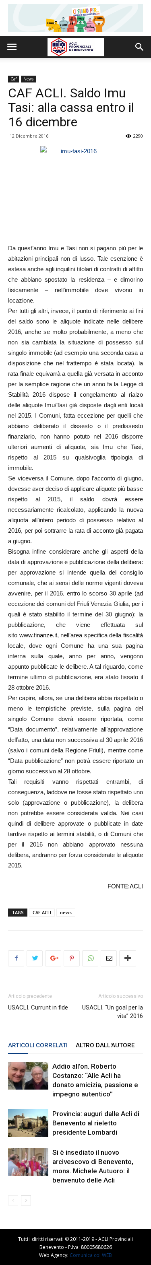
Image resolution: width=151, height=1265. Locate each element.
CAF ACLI (42, 912)
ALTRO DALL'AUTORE (105, 1045)
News (28, 79)
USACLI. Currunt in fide (38, 1007)
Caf (13, 79)
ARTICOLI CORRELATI (38, 1045)
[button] (139, 47)
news (66, 912)
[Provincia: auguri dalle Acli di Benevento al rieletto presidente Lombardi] (28, 1123)
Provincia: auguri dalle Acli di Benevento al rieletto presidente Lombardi (95, 1123)
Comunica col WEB (91, 1255)
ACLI (136, 886)
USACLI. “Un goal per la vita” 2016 (112, 1012)
